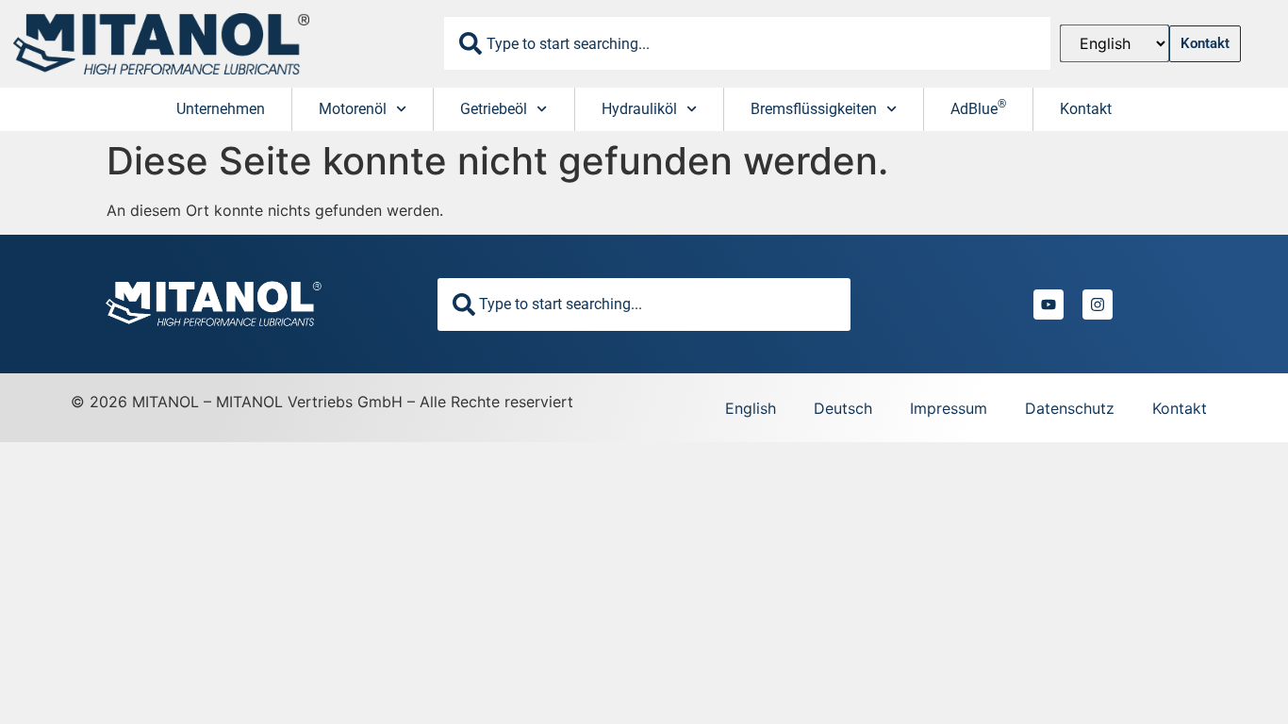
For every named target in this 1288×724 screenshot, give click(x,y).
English (750, 408)
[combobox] (747, 43)
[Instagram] (1097, 304)
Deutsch (843, 408)
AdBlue (978, 107)
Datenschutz (1070, 408)
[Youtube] (1048, 304)
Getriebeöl (493, 109)
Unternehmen (220, 109)
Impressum (948, 408)
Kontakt (1086, 109)
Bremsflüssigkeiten (814, 109)
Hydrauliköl (639, 109)
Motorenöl (353, 109)
